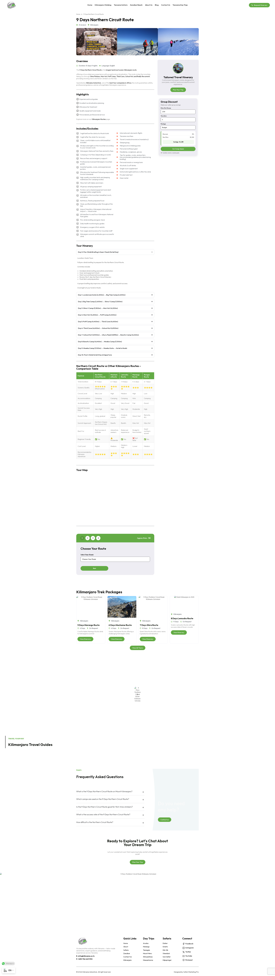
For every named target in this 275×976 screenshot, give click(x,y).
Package (163, 124)
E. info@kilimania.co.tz (85, 956)
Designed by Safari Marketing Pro (186, 972)
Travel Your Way (16, 739)
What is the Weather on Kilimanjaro (192, 742)
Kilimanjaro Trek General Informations (87, 742)
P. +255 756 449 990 (84, 959)
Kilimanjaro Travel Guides (30, 744)
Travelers (164, 116)
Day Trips (148, 938)
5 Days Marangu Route (88, 625)
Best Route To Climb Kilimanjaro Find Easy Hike (245, 742)
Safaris (167, 938)
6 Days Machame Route (120, 625)
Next (94, 568)
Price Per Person (166, 108)
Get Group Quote (178, 149)
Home (78, 14)
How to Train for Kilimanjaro (139, 742)
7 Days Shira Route (149, 625)
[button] (137, 694)
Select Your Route (87, 555)
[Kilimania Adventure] (11, 5)
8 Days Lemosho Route (182, 618)
